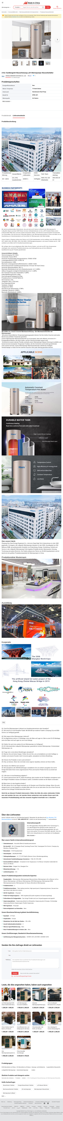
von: (10, 951)
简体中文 (16, 1106)
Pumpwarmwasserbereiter (47, 12)
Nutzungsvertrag (17, 1101)
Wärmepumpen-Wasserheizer (41, 1089)
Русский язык (7, 1108)
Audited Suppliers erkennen (20, 1103)
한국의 (13, 1108)
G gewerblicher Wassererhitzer (53, 1067)
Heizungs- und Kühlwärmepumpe (40, 1067)
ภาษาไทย (35, 1108)
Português (51, 1106)
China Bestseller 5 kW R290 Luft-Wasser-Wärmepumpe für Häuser (38, 1028)
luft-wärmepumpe (26, 1089)
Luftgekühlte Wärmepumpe (9, 1070)
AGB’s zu (31, 1115)
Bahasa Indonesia (56, 1108)
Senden (15, 973)
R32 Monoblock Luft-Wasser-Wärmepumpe (24, 1067)
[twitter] (48, 1103)
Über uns (3, 1101)
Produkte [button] (17, 7)
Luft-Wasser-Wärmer (42, 1085)
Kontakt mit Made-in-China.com (43, 1101)
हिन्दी (30, 1108)
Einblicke (31, 1103)
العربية (18, 1108)
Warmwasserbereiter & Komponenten (28, 12)
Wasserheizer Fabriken (8, 1085)
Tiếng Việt (47, 1108)
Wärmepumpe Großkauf (9, 1093)
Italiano (58, 1106)
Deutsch (45, 1106)
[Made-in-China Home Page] (31, 2)
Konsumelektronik (13, 12)
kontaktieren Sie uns (15, 16)
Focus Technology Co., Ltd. (30, 1111)
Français (34, 1106)
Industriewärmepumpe (22, 1070)
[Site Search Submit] (48, 7)
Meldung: (8, 959)
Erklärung (9, 1101)
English (10, 1106)
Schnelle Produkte (56, 1101)
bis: (10, 955)
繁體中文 (22, 1106)
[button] (2, 3)
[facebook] (44, 1103)
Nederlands (24, 1108)
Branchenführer (38, 1103)
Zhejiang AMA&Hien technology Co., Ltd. (16, 75)
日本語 (28, 1106)
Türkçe (41, 1108)
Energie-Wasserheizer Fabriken (25, 1085)
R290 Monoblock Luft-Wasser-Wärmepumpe (9, 1067)
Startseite (4, 12)
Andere (33, 1070)
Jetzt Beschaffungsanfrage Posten (21, 976)
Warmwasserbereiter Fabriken (10, 1089)
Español (39, 1106)
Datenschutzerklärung (28, 1101)
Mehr (3, 1096)
